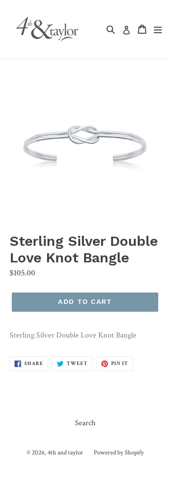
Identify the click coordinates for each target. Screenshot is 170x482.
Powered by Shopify (119, 452)
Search (85, 423)
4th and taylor (65, 452)
